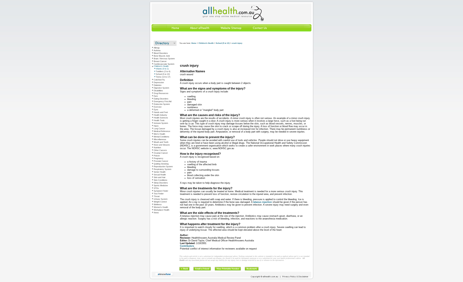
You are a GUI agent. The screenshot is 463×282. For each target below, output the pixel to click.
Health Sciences (161, 118)
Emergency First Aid (162, 101)
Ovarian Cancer (161, 153)
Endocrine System (162, 104)
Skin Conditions (160, 180)
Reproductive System (163, 166)
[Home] (167, 31)
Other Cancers (160, 150)
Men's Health (159, 134)
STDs (156, 188)
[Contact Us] (259, 31)
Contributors (187, 246)
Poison (157, 156)
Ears (156, 96)
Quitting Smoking (161, 164)
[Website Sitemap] (231, 31)
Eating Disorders (161, 99)
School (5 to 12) (223, 43)
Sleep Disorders (161, 183)
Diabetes (158, 85)
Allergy (157, 48)
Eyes (156, 109)
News (156, 213)
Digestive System (161, 88)
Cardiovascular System (164, 64)
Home (193, 43)
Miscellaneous (160, 139)
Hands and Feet (161, 112)
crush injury (237, 43)
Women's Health (161, 207)
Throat (157, 196)
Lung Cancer (159, 128)
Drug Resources (161, 93)
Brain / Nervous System (164, 58)
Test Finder (159, 194)
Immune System (161, 123)
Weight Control (160, 202)
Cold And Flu (159, 80)
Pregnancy (158, 158)
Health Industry (160, 115)
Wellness (158, 204)
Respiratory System (162, 169)
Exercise (158, 107)
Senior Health (159, 172)
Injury (156, 126)
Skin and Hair (159, 177)
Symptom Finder (161, 191)
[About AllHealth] (200, 31)
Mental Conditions (161, 137)
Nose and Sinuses (162, 145)
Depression (159, 82)
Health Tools (159, 120)
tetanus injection (262, 202)
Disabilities (158, 90)
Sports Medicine (161, 185)
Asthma (157, 50)
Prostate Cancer (161, 161)
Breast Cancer (160, 61)
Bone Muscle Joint (162, 56)
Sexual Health (160, 175)
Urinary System (160, 199)
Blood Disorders (161, 53)
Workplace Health (161, 210)
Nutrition (157, 147)
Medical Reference (162, 131)
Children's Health (161, 66)
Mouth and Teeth (161, 142)
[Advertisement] (245, 54)
